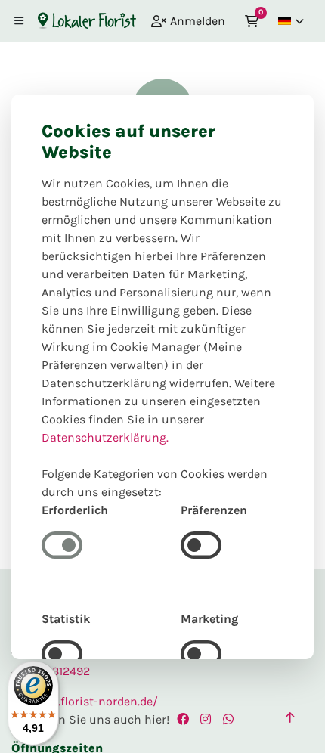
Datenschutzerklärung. (105, 437)
